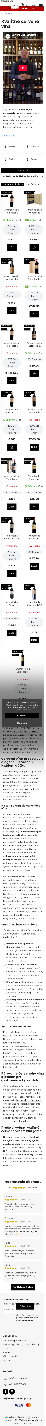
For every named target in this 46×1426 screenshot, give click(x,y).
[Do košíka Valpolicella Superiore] (34, 507)
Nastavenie (22, 723)
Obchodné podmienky (14, 1340)
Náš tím (6, 1360)
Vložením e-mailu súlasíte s (28, 1318)
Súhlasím (23, 715)
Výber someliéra (11, 1356)
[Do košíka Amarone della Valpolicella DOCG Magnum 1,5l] (34, 314)
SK (13, 5)
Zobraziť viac (8, 135)
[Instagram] (12, 1392)
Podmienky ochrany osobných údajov (22, 1344)
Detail (12, 310)
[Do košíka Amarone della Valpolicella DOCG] (12, 247)
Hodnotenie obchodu (23, 1182)
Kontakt (7, 1352)
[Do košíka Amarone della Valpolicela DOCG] (34, 373)
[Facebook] (5, 1392)
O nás (5, 1348)
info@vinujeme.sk (18, 1378)
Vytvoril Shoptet (17, 1417)
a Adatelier (33, 1417)
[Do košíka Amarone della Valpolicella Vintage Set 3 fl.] (34, 247)
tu (29, 710)
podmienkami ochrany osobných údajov (27, 1319)
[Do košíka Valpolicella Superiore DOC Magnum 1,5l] (12, 447)
